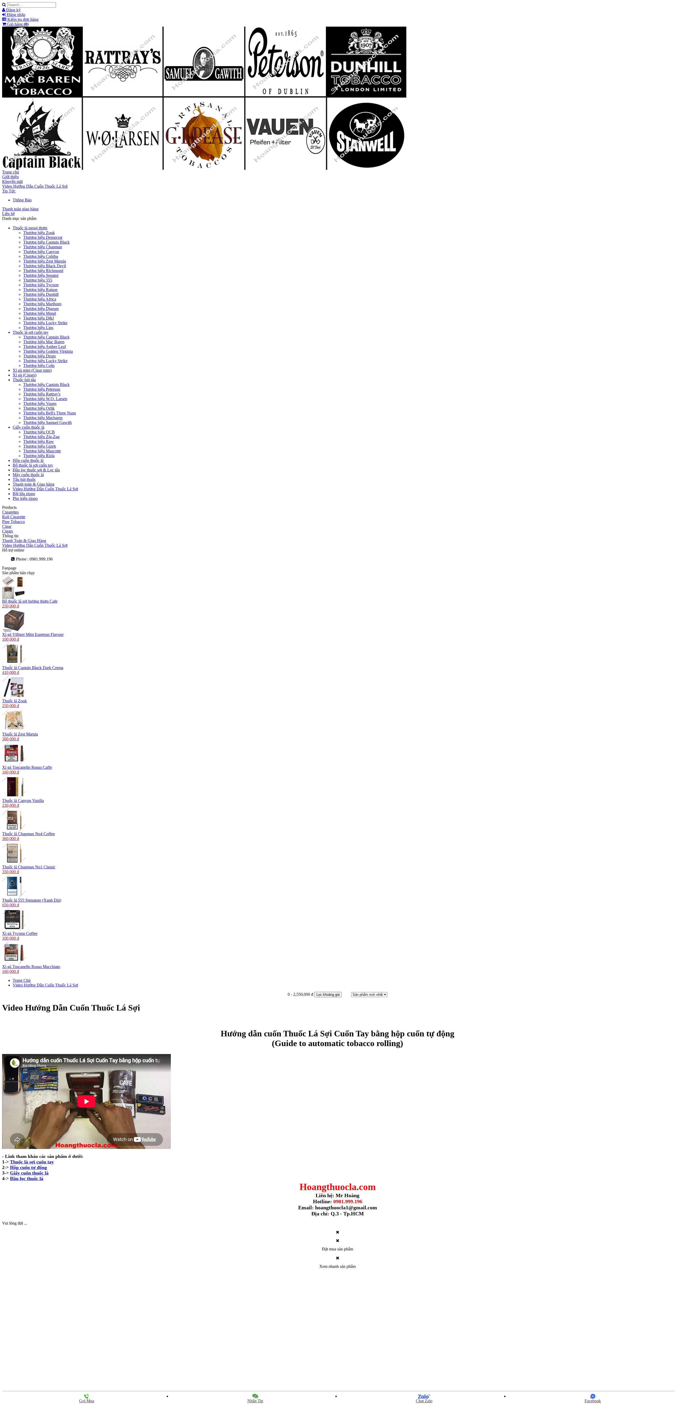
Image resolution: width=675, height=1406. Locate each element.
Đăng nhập (15, 14)
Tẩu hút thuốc (24, 479)
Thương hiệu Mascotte (42, 451)
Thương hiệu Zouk (39, 232)
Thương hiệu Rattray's (41, 394)
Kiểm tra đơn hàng (22, 19)
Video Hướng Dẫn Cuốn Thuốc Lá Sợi (35, 186)
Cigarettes (10, 512)
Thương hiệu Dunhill (41, 294)
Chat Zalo (424, 1401)
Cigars (7, 531)
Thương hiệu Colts (39, 365)
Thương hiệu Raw (38, 441)
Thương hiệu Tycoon (41, 285)
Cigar (6, 526)
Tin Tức (9, 191)
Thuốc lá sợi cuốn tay (31, 332)
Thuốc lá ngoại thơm (30, 228)
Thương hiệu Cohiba (40, 256)
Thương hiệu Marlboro (42, 304)
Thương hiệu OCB (39, 432)
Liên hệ (8, 213)
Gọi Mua (86, 1401)
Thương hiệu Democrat (42, 237)
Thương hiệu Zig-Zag (41, 436)
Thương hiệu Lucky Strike (45, 323)
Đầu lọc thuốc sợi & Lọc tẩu (36, 470)
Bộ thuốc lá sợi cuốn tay (33, 465)
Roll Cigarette (13, 517)
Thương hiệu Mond (39, 313)
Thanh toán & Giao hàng (33, 484)
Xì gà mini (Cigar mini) (32, 370)
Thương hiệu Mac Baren (43, 342)
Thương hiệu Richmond (43, 270)
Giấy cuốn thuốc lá (28, 427)
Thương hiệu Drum (39, 356)
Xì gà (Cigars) (24, 375)
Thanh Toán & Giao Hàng (24, 540)
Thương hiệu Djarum (41, 308)
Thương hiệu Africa (39, 299)
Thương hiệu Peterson (41, 389)
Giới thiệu (10, 177)
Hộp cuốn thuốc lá (28, 460)
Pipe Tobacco (13, 521)
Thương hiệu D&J (38, 318)
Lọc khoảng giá (328, 995)
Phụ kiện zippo (25, 498)
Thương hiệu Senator (41, 275)
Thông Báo (22, 200)
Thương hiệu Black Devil (44, 266)
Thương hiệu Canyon (41, 251)
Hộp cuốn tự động (28, 1167)
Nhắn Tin (255, 1401)
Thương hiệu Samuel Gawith (47, 422)
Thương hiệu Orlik (39, 408)
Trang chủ (10, 172)
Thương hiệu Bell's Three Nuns (49, 413)
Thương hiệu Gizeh (39, 446)
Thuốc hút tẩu (24, 380)
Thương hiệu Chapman (42, 247)
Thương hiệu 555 (37, 280)
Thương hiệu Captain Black (46, 242)
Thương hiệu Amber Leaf (44, 346)
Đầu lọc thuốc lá (26, 1178)
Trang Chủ (22, 980)
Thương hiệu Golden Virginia (48, 351)
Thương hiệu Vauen (39, 403)
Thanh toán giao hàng (20, 209)
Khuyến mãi (12, 181)
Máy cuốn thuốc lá (28, 474)
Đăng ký (13, 10)
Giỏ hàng (17, 24)
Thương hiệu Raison (40, 289)
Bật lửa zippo (24, 493)
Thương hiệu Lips (38, 327)
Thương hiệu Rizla (39, 455)
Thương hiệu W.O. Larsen (45, 399)
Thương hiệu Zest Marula (44, 261)
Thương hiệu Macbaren (42, 417)
